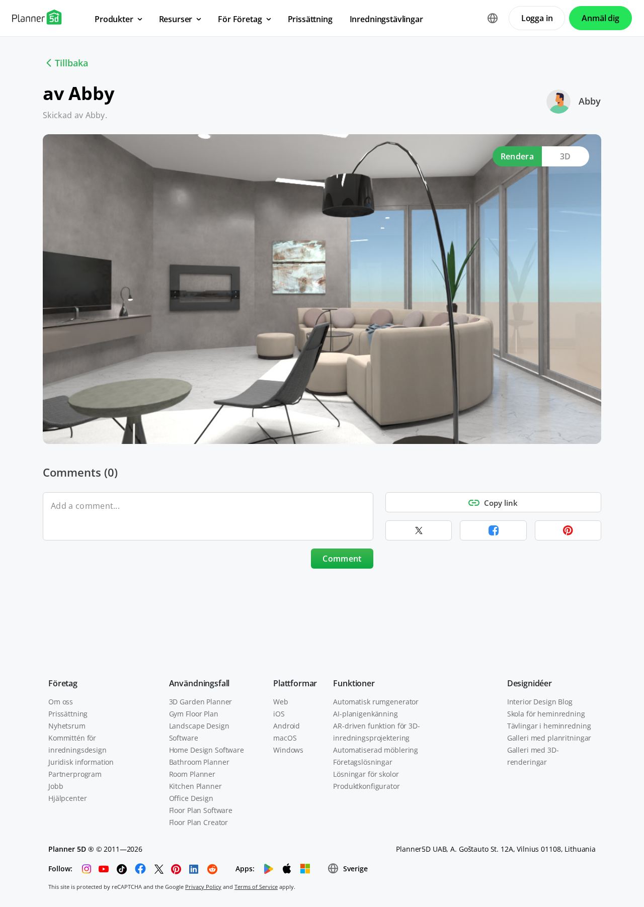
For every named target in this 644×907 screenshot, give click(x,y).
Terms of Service (256, 886)
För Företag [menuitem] (240, 19)
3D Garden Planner (200, 701)
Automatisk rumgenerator (376, 701)
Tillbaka (71, 63)
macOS (284, 738)
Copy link (501, 503)
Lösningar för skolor (365, 774)
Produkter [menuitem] (114, 19)
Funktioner (353, 683)
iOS (279, 713)
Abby (590, 101)
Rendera (517, 156)
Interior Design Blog (540, 701)
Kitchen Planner (195, 786)
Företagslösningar (362, 762)
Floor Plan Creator (198, 822)
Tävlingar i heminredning (549, 726)
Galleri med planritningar (549, 738)
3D (565, 156)
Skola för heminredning (546, 713)
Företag (62, 683)
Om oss (60, 701)
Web (280, 701)
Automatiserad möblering (375, 750)
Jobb (55, 786)
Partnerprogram (75, 774)
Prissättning (68, 713)
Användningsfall (199, 683)
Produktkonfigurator (366, 786)
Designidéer (529, 683)
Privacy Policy (203, 886)
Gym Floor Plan (193, 713)
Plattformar (295, 683)
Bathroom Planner (199, 762)
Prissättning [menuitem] (310, 19)
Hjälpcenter (67, 798)
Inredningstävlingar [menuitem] (386, 19)
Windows (288, 750)
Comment (342, 558)
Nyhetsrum (67, 726)
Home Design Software (206, 750)
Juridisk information (81, 762)
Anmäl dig (600, 18)
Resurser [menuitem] (176, 19)
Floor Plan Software (200, 810)
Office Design (191, 798)
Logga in (537, 18)
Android (286, 726)
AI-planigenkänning (365, 713)
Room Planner (192, 774)
